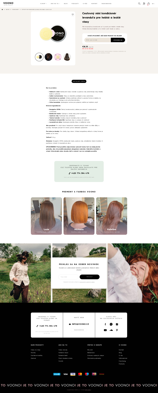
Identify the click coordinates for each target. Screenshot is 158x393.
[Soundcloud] (111, 330)
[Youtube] (105, 330)
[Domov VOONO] (8, 3)
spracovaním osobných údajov (87, 282)
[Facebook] (105, 324)
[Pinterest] (117, 330)
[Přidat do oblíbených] (72, 14)
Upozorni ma (117, 40)
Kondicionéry (15, 9)
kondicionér (121, 51)
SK (153, 3)
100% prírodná (101, 51)
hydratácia (115, 51)
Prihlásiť (90, 276)
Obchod (7, 9)
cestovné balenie (108, 51)
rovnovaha (93, 52)
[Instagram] (117, 324)
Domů (2, 9)
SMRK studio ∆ (88, 389)
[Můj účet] (144, 3)
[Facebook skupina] (111, 324)
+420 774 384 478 (80, 173)
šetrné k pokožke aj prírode (103, 52)
